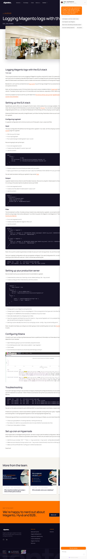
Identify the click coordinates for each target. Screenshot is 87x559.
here (37, 174)
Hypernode (54, 89)
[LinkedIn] (6, 539)
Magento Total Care (35, 541)
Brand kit (52, 531)
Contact (44, 2)
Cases (32, 2)
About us (37, 2)
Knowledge (25, 2)
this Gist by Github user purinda (43, 94)
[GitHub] (3, 539)
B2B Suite (33, 543)
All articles (8, 13)
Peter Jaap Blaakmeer (8, 23)
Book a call (54, 515)
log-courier (32, 84)
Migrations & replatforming (36, 536)
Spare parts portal (35, 531)
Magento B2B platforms (36, 534)
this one (42, 108)
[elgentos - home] (7, 2)
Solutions (18, 2)
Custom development (35, 538)
